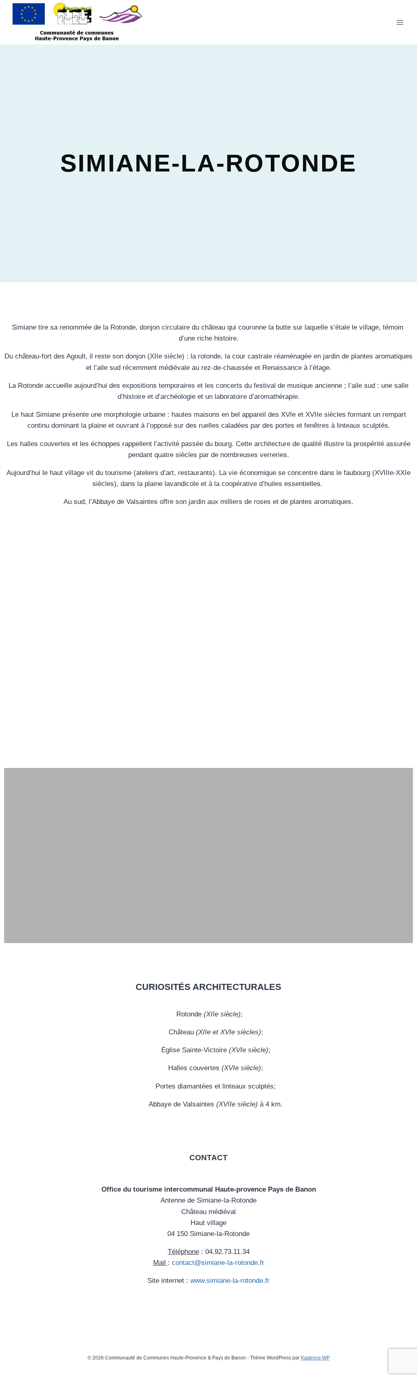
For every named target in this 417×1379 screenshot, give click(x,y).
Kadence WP (315, 1358)
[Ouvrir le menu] (399, 22)
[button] (11, 643)
